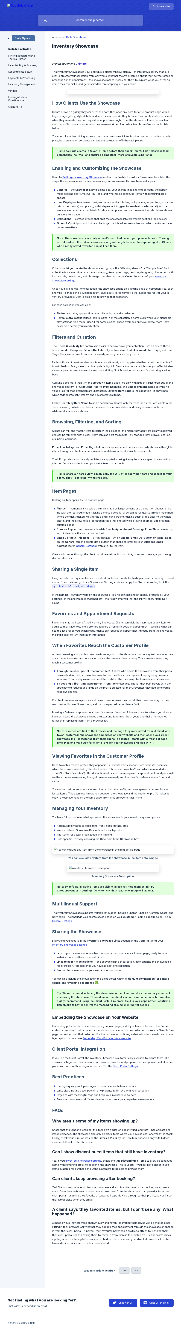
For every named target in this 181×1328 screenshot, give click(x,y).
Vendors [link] (12, 90)
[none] (20, 6)
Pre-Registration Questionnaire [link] (17, 99)
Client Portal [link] (15, 106)
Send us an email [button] (159, 1302)
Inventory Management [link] (21, 84)
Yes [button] (124, 1270)
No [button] (136, 1270)
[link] (21, 38)
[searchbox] (90, 20)
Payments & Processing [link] (21, 78)
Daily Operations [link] (76, 37)
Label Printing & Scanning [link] (22, 65)
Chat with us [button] (125, 1302)
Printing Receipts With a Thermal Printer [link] (22, 57)
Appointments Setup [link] (20, 71)
